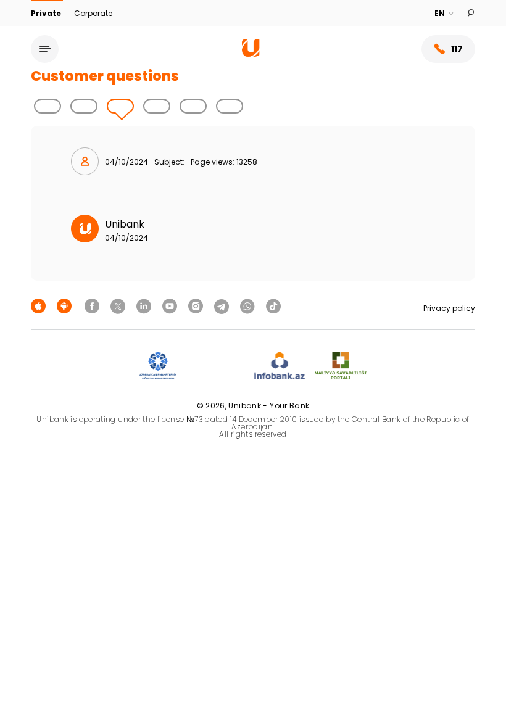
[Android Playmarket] (66, 306)
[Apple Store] (40, 306)
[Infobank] (279, 366)
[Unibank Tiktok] (273, 306)
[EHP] (215, 366)
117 (457, 49)
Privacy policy (449, 308)
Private (47, 13)
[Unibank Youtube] (171, 306)
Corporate (93, 13)
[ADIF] (157, 366)
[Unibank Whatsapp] (249, 306)
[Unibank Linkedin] (145, 306)
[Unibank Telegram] (223, 306)
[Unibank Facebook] (94, 306)
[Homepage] (251, 54)
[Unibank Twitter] (119, 306)
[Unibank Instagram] (197, 306)
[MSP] (341, 366)
